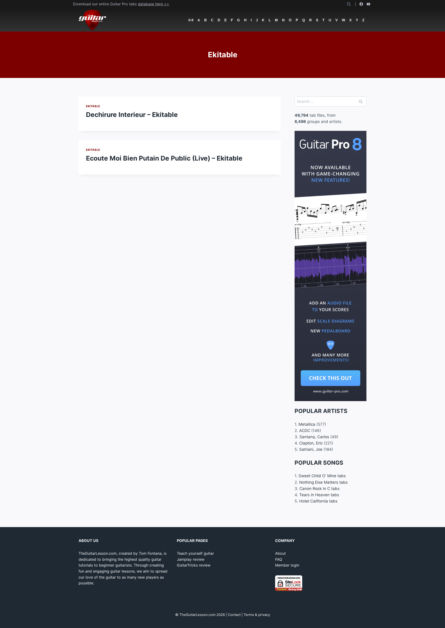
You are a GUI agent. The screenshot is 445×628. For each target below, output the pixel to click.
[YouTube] (368, 4)
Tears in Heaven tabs (319, 495)
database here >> (153, 4)
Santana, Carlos (314, 437)
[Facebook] (361, 4)
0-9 (190, 20)
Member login (287, 565)
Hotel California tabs (318, 501)
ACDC (304, 430)
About (280, 553)
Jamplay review (190, 559)
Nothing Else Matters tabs (323, 482)
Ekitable (93, 106)
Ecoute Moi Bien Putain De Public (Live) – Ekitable (164, 158)
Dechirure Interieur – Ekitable (132, 115)
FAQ (278, 559)
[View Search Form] (349, 4)
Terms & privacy (257, 614)
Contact (234, 614)
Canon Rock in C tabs (319, 488)
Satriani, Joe (310, 449)
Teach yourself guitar (195, 553)
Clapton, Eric (311, 443)
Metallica (307, 424)
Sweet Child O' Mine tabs (322, 475)
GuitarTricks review (193, 565)
